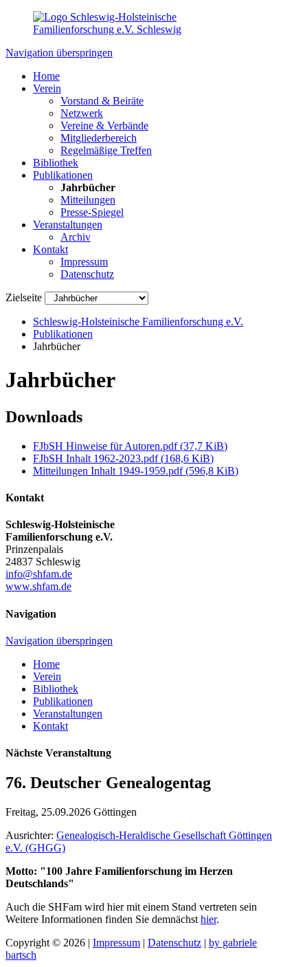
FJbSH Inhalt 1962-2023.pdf (123, 458)
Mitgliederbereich (98, 138)
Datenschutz (87, 274)
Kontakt (50, 249)
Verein (47, 88)
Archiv (75, 237)
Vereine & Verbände (104, 125)
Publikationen (63, 175)
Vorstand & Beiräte (102, 101)
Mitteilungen (87, 200)
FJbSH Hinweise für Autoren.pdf (130, 446)
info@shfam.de (38, 574)
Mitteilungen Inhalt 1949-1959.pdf (135, 471)
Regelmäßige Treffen (106, 150)
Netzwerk (81, 113)
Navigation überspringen (59, 52)
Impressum (84, 262)
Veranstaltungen (67, 224)
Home (46, 76)
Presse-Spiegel (92, 212)
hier (208, 919)
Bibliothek (55, 163)
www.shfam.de (38, 586)
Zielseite (23, 297)
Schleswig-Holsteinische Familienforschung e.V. (138, 321)
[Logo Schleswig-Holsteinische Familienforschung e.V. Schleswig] (141, 29)
